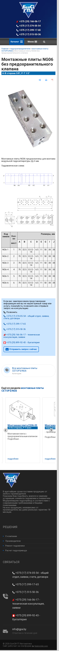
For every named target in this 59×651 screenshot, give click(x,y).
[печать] (46, 80)
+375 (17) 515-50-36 (30, 34)
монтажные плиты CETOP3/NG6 (22, 389)
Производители (13, 541)
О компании (11, 536)
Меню (31, 41)
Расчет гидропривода (16, 550)
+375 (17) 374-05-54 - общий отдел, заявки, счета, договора (30, 25)
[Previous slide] (6, 430)
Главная (4, 49)
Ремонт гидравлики (15, 545)
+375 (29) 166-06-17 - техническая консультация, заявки (30, 21)
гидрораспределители (20, 49)
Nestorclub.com (41, 646)
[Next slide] (51, 430)
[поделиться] (40, 80)
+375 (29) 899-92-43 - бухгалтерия (23, 342)
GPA (41, 432)
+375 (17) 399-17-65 (30, 30)
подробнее (27, 459)
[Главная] (28, 17)
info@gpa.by (19, 629)
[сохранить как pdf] (52, 80)
